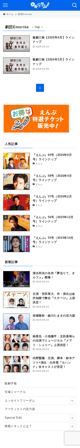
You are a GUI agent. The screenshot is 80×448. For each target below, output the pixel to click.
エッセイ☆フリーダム (20, 400)
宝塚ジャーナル (15, 392)
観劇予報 (11, 383)
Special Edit (13, 417)
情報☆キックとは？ (18, 426)
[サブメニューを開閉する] (72, 401)
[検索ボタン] (74, 5)
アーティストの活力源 (20, 409)
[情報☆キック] (40, 5)
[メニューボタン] (5, 5)
